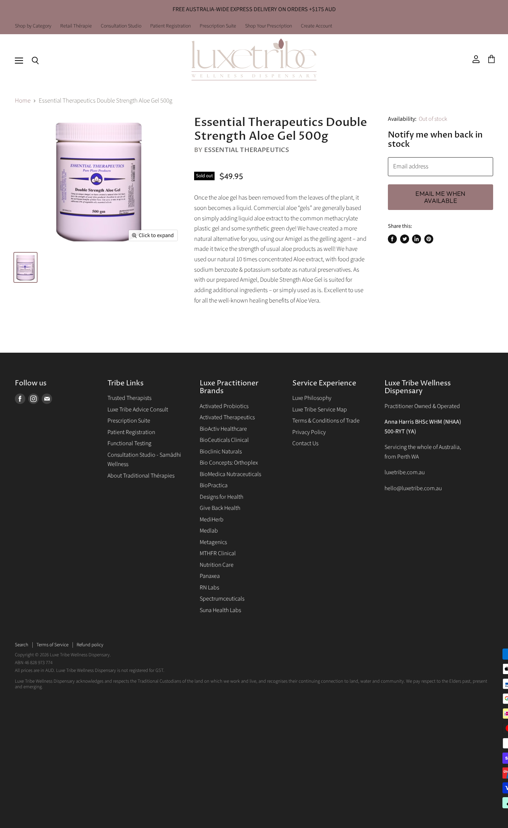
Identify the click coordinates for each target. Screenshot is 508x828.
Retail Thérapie (76, 26)
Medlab (209, 531)
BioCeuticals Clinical (224, 440)
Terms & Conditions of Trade (326, 421)
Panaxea (210, 576)
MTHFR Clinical (218, 553)
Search (21, 644)
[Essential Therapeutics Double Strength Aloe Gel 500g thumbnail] (25, 267)
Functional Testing (129, 443)
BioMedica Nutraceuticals (230, 474)
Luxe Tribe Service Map (319, 409)
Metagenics (213, 542)
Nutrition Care (217, 565)
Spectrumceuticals (222, 599)
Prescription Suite (218, 26)
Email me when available (440, 197)
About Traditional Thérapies (140, 476)
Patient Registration (170, 26)
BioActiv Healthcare (223, 429)
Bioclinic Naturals (221, 451)
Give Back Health (220, 508)
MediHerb (212, 519)
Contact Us (305, 443)
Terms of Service (52, 644)
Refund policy (90, 644)
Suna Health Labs (220, 610)
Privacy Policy (309, 432)
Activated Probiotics (224, 406)
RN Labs (209, 587)
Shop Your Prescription (268, 26)
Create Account (316, 26)
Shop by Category (33, 26)
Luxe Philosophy (311, 398)
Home (22, 101)
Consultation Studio (121, 26)
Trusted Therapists (129, 398)
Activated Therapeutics (227, 417)
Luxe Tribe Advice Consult (137, 409)
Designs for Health (221, 497)
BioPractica (214, 485)
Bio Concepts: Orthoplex (229, 463)
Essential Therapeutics (246, 150)
